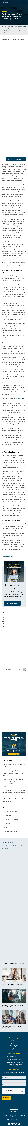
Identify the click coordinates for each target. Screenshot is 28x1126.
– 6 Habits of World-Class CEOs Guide (14, 1059)
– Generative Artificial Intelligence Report (14, 1064)
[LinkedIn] (9, 1124)
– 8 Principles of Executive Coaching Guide (14, 1062)
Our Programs (14, 1043)
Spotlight (6, 828)
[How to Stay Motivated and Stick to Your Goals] (14, 903)
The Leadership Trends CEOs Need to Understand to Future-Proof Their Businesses (14, 792)
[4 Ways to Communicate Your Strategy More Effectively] (14, 1017)
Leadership (4, 11)
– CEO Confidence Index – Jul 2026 (14, 1056)
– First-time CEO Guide (14, 1058)
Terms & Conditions (20, 1119)
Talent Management (10, 832)
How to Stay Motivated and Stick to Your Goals (13, 964)
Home (11, 26)
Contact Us (14, 1048)
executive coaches (14, 285)
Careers (14, 1049)
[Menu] (25, 2)
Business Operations (10, 812)
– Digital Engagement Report (14, 1065)
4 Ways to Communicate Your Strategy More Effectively (12, 1027)
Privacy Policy (7, 1119)
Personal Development (11, 820)
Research (7, 824)
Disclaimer (13, 1119)
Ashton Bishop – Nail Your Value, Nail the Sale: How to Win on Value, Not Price (13, 773)
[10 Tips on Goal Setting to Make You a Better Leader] (14, 975)
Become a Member (14, 1045)
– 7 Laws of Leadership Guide (14, 1061)
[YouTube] (15, 1124)
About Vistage (14, 1040)
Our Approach (14, 1042)
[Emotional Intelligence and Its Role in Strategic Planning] (14, 996)
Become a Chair (13, 1046)
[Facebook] (12, 1124)
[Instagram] (19, 1124)
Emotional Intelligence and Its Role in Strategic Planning (12, 1006)
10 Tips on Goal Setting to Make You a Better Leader (12, 985)
